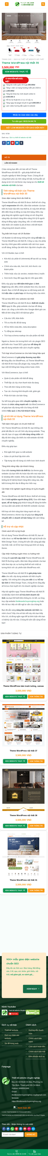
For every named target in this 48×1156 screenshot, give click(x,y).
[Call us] (12, 1129)
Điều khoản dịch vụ (37, 1056)
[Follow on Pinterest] (16, 1129)
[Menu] (7, 4)
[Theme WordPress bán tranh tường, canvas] (23, 661)
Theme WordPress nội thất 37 (23, 751)
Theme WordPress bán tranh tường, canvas (23, 686)
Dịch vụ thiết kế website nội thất (29, 59)
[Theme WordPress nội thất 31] (23, 854)
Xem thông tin (36, 696)
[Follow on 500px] (33, 1129)
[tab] (24, 157)
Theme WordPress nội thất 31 (23, 880)
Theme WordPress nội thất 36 (23, 815)
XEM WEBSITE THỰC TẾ (16, 72)
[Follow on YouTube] (25, 1129)
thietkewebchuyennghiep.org (27, 601)
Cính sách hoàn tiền (37, 1047)
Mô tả (7, 157)
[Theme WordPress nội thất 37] (23, 725)
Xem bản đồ (24, 1108)
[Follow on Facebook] (4, 1129)
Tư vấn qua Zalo (35, 1154)
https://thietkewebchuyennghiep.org (26, 1101)
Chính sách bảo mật (37, 1052)
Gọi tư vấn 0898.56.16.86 (16, 1154)
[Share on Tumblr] (21, 143)
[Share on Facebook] (4, 143)
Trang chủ (6, 59)
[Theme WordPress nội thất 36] (23, 790)
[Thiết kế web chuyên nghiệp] (25, 4)
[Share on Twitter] (8, 143)
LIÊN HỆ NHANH (11, 163)
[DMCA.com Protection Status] (33, 1012)
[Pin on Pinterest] (13, 143)
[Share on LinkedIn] (17, 143)
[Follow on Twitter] (8, 1129)
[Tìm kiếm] (43, 4)
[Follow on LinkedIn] (21, 1129)
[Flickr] (29, 1129)
